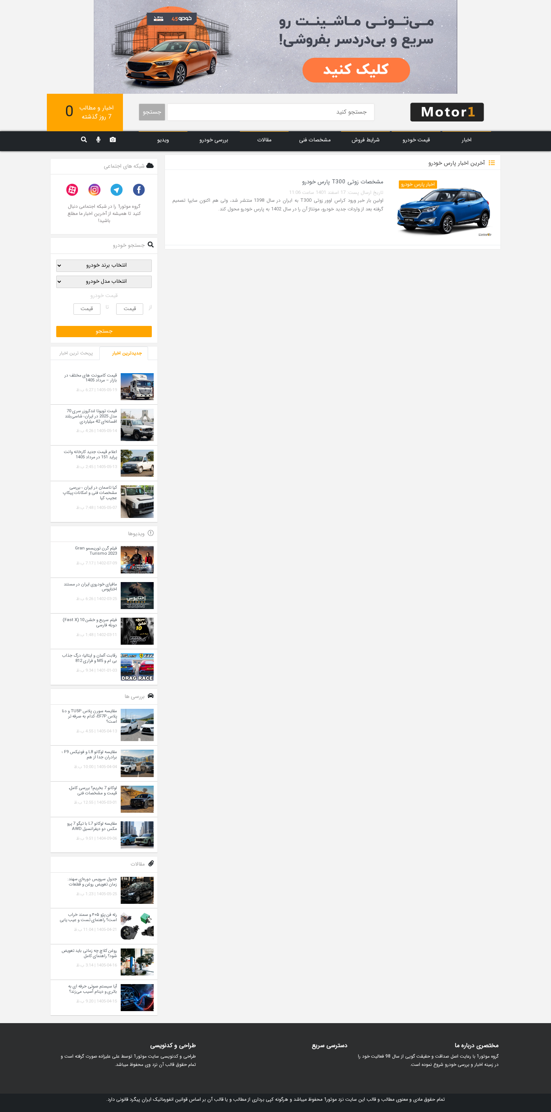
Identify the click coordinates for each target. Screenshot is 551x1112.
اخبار (467, 140)
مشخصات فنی (315, 140)
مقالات (264, 140)
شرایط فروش (366, 140)
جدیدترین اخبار (127, 353)
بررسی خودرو (213, 140)
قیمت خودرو (416, 140)
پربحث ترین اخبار (76, 353)
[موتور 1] (447, 111)
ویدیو (163, 140)
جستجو (152, 112)
